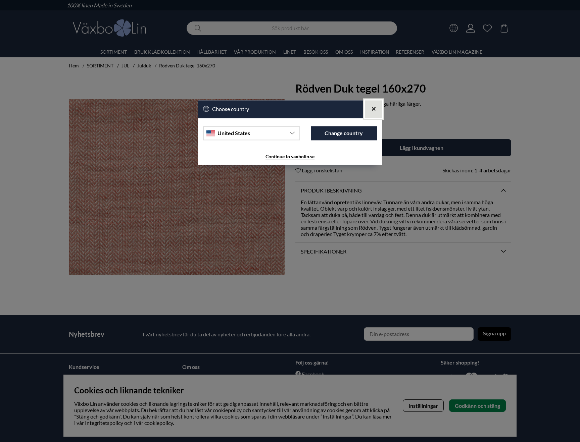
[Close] (373, 109)
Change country (344, 133)
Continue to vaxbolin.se (290, 156)
